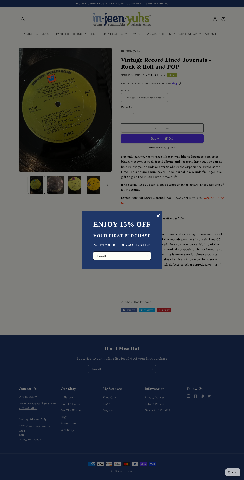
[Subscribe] (146, 255)
